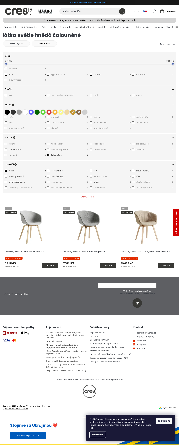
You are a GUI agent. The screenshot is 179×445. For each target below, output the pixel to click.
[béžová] (67, 112)
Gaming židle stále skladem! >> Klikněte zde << (88, 2)
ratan (112, 182)
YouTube (141, 348)
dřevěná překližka (154, 187)
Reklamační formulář (99, 351)
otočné (27, 144)
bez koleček (112, 144)
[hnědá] (78, 112)
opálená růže (154, 117)
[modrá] (31, 112)
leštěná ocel (69, 182)
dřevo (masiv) (154, 170)
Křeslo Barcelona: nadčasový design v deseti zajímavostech (66, 352)
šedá (27, 122)
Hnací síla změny (54, 341)
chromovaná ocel (27, 182)
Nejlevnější (15, 43)
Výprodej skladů (69, 74)
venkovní (154, 149)
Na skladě (27, 68)
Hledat (123, 11)
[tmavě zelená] (37, 112)
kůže (154, 176)
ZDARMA (112, 74)
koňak (27, 117)
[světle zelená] (43, 112)
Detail (49, 265)
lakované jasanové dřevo (27, 187)
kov (112, 170)
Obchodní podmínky (99, 340)
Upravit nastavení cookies (15, 408)
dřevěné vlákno (154, 182)
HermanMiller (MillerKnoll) (69, 95)
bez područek (154, 144)
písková (69, 128)
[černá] (7, 112)
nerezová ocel (112, 176)
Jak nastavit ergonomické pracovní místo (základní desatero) (65, 365)
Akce (27, 74)
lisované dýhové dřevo (69, 187)
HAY (27, 95)
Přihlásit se (138, 303)
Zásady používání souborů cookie (105, 361)
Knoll (112, 95)
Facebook (141, 340)
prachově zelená (27, 128)
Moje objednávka (97, 332)
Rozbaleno (154, 74)
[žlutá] (61, 112)
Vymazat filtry (88, 196)
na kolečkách (69, 144)
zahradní (27, 155)
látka (27, 170)
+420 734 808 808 (145, 337)
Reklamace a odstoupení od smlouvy (107, 347)
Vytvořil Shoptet (169, 408)
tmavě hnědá (69, 122)
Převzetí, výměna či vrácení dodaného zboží (110, 354)
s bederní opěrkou (69, 149)
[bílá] (25, 112)
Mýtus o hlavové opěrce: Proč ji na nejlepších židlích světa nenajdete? (62, 346)
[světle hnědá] (73, 112)
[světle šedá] (19, 112)
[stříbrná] (84, 112)
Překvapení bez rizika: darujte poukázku (64, 357)
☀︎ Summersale (27, 80)
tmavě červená (112, 128)
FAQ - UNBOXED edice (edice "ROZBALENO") (66, 371)
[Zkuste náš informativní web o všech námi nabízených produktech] (89, 391)
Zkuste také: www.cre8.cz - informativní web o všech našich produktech (89, 379)
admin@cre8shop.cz (146, 333)
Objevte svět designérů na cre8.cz (62, 361)
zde (91, 427)
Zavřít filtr (43, 43)
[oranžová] (55, 112)
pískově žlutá (154, 122)
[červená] (49, 112)
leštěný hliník (69, 170)
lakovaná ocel (112, 187)
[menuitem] (11, 27)
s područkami (27, 149)
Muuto (154, 95)
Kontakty (94, 336)
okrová (112, 117)
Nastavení (98, 434)
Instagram (141, 344)
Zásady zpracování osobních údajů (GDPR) (109, 358)
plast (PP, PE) (69, 176)
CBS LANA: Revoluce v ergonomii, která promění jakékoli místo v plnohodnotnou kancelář (65, 335)
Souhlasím (164, 420)
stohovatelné (112, 149)
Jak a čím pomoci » (28, 435)
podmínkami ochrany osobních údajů (137, 293)
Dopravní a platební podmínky (104, 343)
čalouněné (69, 155)
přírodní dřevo (112, 122)
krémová (69, 117)
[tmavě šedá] (13, 112)
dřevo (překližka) (27, 176)
